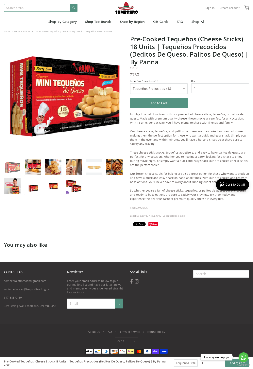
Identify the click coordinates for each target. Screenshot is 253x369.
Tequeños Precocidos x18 (144, 81)
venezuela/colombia (174, 215)
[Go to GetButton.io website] (243, 365)
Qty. (193, 81)
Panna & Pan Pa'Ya (23, 31)
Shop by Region (132, 21)
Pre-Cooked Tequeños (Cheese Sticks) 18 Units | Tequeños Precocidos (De (74, 31)
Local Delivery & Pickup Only (145, 215)
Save (154, 224)
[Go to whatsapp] (243, 357)
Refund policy (156, 332)
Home (7, 31)
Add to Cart (158, 103)
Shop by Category (62, 21)
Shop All (198, 21)
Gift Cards (160, 21)
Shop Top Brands (98, 21)
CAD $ (120, 341)
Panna (134, 67)
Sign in (210, 8)
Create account (230, 8)
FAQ (180, 21)
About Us (94, 332)
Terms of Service (129, 332)
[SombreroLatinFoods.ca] (126, 8)
